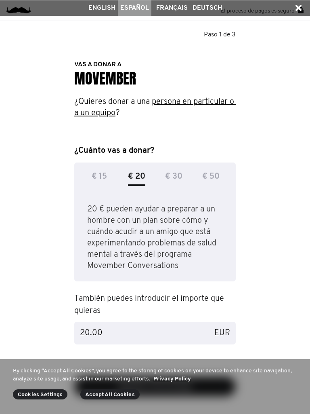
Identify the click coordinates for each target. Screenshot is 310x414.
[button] (298, 8)
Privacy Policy (172, 379)
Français (172, 8)
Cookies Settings (40, 395)
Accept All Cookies (110, 395)
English (101, 8)
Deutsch (207, 8)
